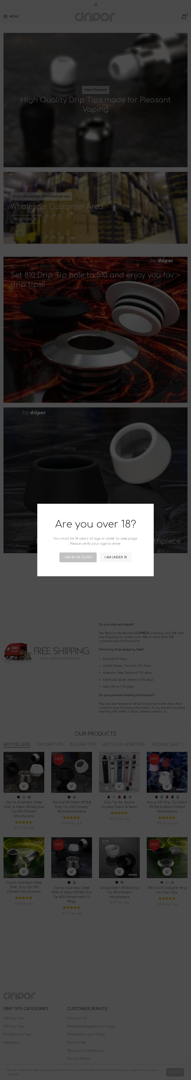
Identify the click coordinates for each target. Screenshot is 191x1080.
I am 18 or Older (78, 557)
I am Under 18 (116, 557)
